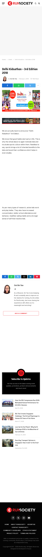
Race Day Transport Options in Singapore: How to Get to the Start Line (27, 442)
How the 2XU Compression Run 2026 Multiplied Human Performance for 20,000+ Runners (27, 402)
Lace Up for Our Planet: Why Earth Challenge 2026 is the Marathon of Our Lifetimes (26, 429)
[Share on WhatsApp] (18, 85)
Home (7, 524)
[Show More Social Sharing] (38, 85)
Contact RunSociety (20, 527)
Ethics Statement (30, 530)
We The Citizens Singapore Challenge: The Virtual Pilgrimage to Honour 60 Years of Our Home (27, 416)
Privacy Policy (12, 533)
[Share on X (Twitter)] (30, 85)
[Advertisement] (21, 31)
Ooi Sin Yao (13, 79)
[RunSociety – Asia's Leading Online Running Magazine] (20, 3)
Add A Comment (21, 313)
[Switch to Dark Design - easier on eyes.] (35, 3)
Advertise (31, 524)
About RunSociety (18, 524)
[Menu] (3, 3)
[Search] (39, 3)
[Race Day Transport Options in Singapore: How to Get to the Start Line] (7, 443)
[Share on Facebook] (7, 85)
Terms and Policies (27, 533)
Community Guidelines (12, 530)
